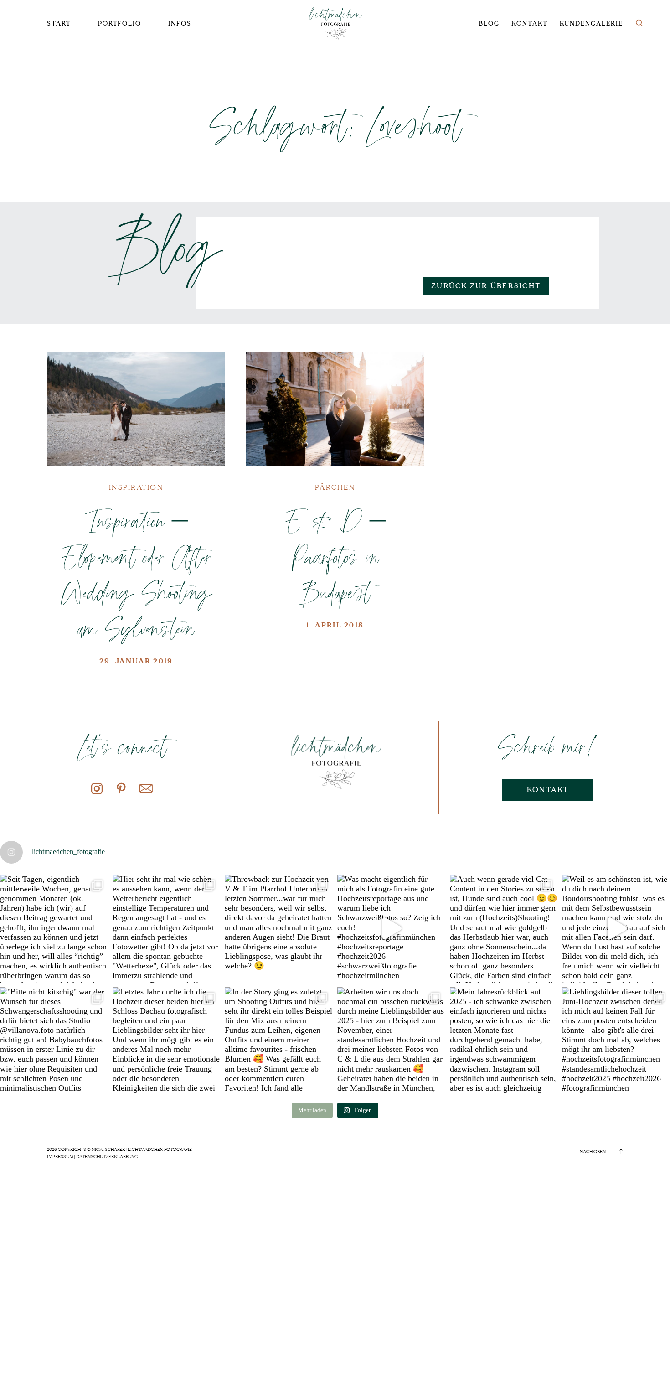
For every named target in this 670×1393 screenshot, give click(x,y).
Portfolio (119, 23)
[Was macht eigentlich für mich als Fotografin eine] (391, 929)
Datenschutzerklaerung (107, 1157)
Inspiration (136, 487)
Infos (179, 23)
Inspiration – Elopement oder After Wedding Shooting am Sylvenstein (136, 574)
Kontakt (529, 23)
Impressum (60, 1157)
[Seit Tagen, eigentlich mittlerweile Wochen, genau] (54, 929)
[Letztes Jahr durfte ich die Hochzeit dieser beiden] (167, 1041)
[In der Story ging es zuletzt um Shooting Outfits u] (279, 1041)
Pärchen (335, 487)
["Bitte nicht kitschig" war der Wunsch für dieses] (54, 1041)
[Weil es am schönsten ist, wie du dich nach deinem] (616, 929)
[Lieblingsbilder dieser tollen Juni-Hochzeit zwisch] (616, 1041)
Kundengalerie (591, 23)
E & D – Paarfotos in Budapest (335, 556)
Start (59, 23)
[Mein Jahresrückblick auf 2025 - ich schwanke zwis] (504, 1041)
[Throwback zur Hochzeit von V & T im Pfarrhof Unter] (279, 929)
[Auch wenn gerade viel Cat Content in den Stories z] (504, 929)
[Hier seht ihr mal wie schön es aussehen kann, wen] (167, 929)
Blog (489, 23)
